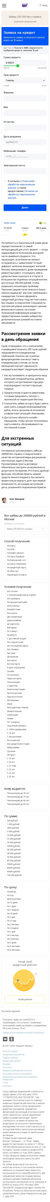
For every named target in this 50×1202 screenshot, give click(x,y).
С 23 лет (11, 773)
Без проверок (13, 598)
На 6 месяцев (13, 949)
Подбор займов (10, 1057)
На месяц (11, 891)
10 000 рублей (13, 835)
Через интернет (14, 678)
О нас (5, 1082)
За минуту (12, 635)
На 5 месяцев (13, 946)
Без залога (12, 613)
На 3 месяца (13, 935)
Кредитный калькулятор (14, 1054)
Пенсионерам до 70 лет (18, 793)
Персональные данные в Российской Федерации (20, 1078)
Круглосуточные (15, 696)
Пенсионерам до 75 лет (18, 796)
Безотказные (13, 605)
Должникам (12, 656)
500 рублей (12, 820)
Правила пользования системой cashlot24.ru (23, 1032)
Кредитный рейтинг (12, 1061)
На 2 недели (12, 928)
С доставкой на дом (16, 638)
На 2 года (11, 920)
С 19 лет (11, 758)
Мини (9, 704)
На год (10, 895)
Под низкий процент (16, 725)
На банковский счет (16, 560)
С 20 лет (11, 762)
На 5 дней (11, 942)
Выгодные (12, 627)
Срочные (11, 751)
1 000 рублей (13, 824)
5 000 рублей (13, 831)
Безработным (13, 609)
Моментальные (14, 711)
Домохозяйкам (14, 620)
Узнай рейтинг (25, 999)
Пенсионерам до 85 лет (18, 804)
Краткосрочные (14, 693)
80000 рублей (13, 867)
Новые (10, 718)
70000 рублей (13, 864)
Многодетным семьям (17, 707)
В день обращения (16, 667)
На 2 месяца (13, 924)
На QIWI (11, 549)
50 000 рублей (13, 857)
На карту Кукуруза (15, 556)
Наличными (12, 714)
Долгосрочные (14, 899)
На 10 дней (12, 902)
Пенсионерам (13, 682)
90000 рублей (13, 871)
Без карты (12, 660)
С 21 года (11, 765)
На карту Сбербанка (16, 563)
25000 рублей (13, 846)
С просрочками (14, 736)
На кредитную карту (16, 567)
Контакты (7, 1086)
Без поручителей (15, 642)
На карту (11, 545)
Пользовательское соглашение (17, 1074)
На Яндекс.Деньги (15, 553)
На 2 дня (11, 917)
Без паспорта (13, 664)
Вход (44, 5)
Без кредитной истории (18, 743)
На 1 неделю (13, 909)
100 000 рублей (14, 875)
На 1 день (11, 906)
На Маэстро (12, 571)
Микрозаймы (13, 747)
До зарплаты (13, 624)
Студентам (12, 685)
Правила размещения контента (17, 1070)
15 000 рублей (13, 838)
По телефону (13, 722)
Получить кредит (10, 1051)
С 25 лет (11, 776)
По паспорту (13, 675)
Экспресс (11, 754)
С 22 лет (11, 769)
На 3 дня (11, 931)
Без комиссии (13, 740)
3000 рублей (13, 827)
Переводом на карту (17, 574)
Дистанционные (14, 616)
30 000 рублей (13, 849)
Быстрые (11, 653)
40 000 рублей (13, 853)
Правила (7, 1064)
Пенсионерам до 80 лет (18, 800)
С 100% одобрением (16, 729)
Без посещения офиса (17, 645)
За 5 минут (12, 631)
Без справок (13, 649)
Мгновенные (13, 700)
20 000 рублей (13, 842)
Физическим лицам (16, 689)
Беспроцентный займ (17, 602)
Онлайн (10, 671)
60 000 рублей (13, 860)
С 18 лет (11, 733)
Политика (7, 1067)
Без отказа (12, 591)
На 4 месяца (13, 938)
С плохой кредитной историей (21, 595)
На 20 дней (12, 913)
